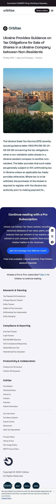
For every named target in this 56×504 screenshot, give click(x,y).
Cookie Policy (6, 498)
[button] (52, 230)
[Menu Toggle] (52, 10)
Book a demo (42, 10)
